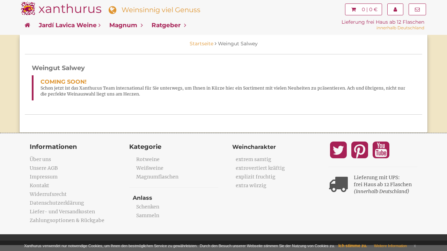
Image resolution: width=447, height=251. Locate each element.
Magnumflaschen (157, 177)
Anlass (142, 198)
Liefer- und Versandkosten (62, 211)
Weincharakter (254, 147)
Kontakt (39, 185)
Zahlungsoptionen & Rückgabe (67, 220)
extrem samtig (253, 159)
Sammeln (147, 215)
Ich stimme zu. (352, 245)
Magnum (124, 25)
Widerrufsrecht (48, 194)
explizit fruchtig (256, 177)
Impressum (44, 177)
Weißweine (149, 168)
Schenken (147, 207)
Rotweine (148, 159)
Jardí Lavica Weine (68, 25)
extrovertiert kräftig (260, 168)
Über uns (40, 159)
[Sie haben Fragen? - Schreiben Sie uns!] (417, 9)
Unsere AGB (44, 168)
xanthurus (70, 8)
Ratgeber (167, 25)
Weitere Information (390, 246)
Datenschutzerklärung (57, 203)
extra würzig (251, 185)
